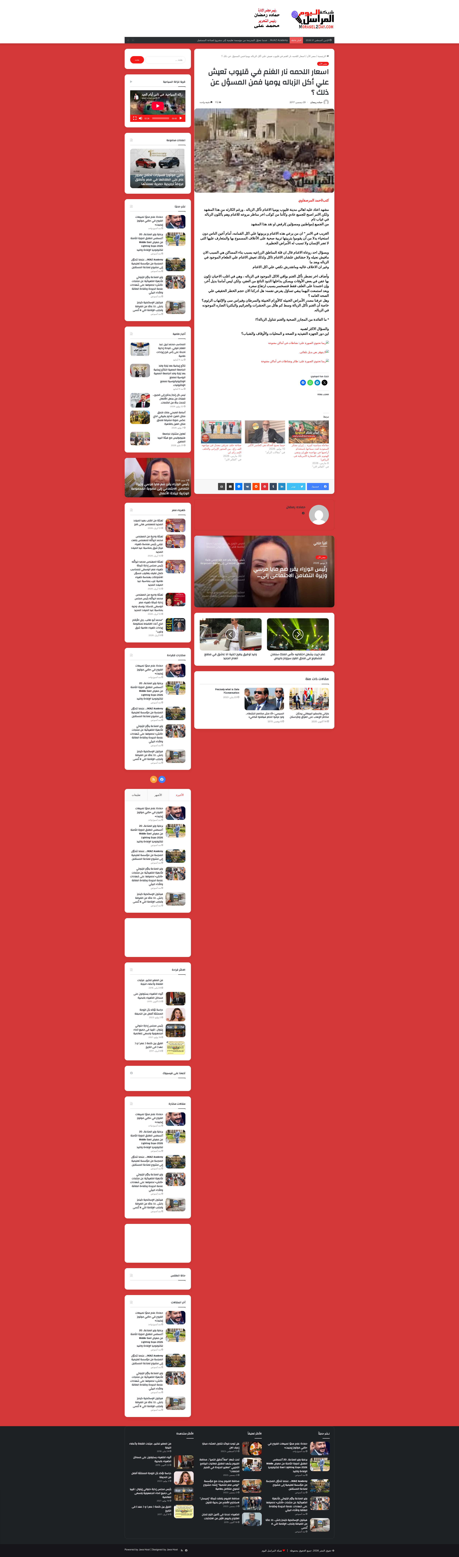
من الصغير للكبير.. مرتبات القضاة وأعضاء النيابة (150, 982)
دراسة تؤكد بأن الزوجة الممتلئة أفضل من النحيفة (149, 1012)
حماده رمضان (316, 102)
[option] (264, 571)
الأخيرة (180, 795)
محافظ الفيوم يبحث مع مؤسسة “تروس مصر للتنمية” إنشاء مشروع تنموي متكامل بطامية (221, 1485)
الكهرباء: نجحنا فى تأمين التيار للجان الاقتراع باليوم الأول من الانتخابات (220, 1516)
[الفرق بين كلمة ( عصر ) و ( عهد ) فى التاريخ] (175, 1048)
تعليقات (136, 795)
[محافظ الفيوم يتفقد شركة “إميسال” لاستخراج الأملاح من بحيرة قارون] (252, 1503)
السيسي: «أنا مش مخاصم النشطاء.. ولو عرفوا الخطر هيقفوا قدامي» (265, 715)
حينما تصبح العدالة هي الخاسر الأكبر (266, 445)
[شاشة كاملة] (135, 118)
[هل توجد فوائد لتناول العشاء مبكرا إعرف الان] (252, 1448)
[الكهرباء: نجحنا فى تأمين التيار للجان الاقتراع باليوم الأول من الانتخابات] (252, 1519)
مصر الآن (311, 56)
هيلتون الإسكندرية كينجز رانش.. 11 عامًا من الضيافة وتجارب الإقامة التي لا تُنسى (148, 306)
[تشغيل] (181, 118)
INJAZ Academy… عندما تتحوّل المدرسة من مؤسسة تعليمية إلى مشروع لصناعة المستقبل (159, 179)
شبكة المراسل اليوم (272, 1550)
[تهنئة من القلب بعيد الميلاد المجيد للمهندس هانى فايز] (175, 525)
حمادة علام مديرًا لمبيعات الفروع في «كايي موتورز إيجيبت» (149, 221)
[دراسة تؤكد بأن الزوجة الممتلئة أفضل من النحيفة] (175, 1014)
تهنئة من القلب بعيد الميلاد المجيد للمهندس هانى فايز (148, 522)
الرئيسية (322, 56)
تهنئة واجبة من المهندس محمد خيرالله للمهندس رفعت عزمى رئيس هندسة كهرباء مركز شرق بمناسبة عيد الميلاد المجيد (147, 544)
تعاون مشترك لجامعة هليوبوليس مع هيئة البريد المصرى (171, 438)
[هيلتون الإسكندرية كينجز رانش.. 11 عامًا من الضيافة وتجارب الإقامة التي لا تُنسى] (175, 307)
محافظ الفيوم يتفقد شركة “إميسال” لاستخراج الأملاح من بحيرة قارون (219, 1500)
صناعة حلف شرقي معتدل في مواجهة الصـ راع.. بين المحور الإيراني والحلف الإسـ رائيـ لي (221, 449)
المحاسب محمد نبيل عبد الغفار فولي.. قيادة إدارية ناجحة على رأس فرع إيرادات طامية (171, 350)
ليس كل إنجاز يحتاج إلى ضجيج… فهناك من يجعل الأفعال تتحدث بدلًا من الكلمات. (169, 399)
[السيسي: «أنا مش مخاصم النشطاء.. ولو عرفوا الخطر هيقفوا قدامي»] (264, 699)
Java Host (144, 1549)
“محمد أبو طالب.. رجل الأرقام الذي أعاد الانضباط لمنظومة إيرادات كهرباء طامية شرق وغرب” (147, 626)
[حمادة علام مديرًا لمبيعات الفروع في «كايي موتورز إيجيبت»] (175, 221)
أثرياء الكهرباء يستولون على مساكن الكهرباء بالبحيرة (148, 996)
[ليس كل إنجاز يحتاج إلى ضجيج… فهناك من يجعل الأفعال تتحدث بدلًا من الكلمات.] (140, 400)
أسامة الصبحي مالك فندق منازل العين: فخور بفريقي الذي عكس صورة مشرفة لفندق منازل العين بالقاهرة (169, 418)
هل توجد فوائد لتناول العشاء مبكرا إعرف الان (220, 1445)
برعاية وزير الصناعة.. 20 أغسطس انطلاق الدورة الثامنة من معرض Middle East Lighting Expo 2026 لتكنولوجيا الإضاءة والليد (147, 242)
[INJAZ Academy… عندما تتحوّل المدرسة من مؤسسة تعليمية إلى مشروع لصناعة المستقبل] (175, 264)
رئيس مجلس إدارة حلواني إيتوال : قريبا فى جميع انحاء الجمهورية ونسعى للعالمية (148, 1029)
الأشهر (158, 795)
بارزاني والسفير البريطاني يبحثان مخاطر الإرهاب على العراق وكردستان (309, 715)
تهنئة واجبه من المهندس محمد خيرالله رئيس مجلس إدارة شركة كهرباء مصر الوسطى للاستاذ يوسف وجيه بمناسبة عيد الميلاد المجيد (147, 602)
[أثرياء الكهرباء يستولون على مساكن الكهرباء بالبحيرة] (175, 998)
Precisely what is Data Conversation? (227, 691)
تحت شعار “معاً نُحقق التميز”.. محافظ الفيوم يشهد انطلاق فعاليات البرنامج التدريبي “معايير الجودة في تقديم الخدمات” (219, 1465)
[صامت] (140, 118)
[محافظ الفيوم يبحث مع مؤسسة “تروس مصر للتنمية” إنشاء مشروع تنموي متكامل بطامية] (252, 1486)
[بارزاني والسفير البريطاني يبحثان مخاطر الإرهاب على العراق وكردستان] (309, 699)
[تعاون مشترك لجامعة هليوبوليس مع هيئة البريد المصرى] (140, 438)
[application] (157, 106)
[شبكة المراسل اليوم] (294, 18)
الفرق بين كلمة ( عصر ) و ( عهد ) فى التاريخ (149, 1045)
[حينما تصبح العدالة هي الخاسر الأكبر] (265, 431)
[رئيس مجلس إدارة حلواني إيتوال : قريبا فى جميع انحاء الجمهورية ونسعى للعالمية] (175, 1030)
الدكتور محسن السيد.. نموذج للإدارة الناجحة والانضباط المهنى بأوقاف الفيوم (293, 572)
